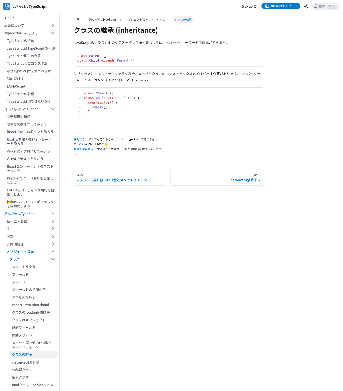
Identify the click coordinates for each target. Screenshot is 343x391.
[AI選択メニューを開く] (297, 6)
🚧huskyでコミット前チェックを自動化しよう (30, 203)
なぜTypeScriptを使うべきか (29, 70)
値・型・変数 (17, 221)
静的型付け (15, 78)
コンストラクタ (23, 266)
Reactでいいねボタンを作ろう (30, 131)
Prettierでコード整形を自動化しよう (30, 180)
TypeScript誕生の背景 (24, 55)
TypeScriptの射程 (20, 93)
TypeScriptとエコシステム (27, 63)
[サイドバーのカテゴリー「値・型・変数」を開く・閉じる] (53, 221)
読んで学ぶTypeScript (21, 213)
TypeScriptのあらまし (21, 32)
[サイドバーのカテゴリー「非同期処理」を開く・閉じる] (53, 243)
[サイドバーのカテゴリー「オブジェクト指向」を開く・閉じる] (53, 251)
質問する (79, 139)
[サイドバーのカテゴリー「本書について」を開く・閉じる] (53, 25)
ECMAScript (16, 86)
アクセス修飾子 (23, 296)
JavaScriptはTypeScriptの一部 (31, 48)
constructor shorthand (30, 304)
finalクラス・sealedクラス (32, 384)
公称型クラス (22, 369)
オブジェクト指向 (20, 251)
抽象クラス (20, 377)
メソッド (18, 281)
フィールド (20, 274)
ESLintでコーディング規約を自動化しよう (30, 192)
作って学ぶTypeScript (21, 108)
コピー (256, 54)
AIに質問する (279, 6)
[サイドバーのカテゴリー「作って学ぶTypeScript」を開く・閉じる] (53, 108)
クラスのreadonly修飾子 (31, 312)
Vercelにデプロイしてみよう (28, 151)
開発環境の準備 (18, 116)
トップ (9, 17)
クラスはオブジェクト (29, 319)
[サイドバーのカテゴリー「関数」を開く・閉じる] (53, 236)
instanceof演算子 (25, 362)
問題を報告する (83, 149)
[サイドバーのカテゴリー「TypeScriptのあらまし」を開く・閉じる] (53, 33)
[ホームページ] (78, 19)
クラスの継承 (22, 354)
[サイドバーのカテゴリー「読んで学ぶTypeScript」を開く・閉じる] (53, 213)
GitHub (247, 6)
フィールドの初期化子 (29, 289)
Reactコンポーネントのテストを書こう (30, 168)
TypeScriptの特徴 (20, 40)
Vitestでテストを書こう (25, 158)
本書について (14, 25)
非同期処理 (15, 243)
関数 (10, 236)
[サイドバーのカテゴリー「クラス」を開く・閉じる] (53, 259)
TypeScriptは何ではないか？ (29, 101)
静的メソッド (22, 335)
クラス (14, 259)
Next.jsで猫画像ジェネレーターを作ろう (29, 141)
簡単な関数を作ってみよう (27, 124)
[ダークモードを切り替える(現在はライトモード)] (306, 6)
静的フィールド (24, 327)
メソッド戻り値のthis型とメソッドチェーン (32, 344)
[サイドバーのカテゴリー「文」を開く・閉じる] (53, 228)
